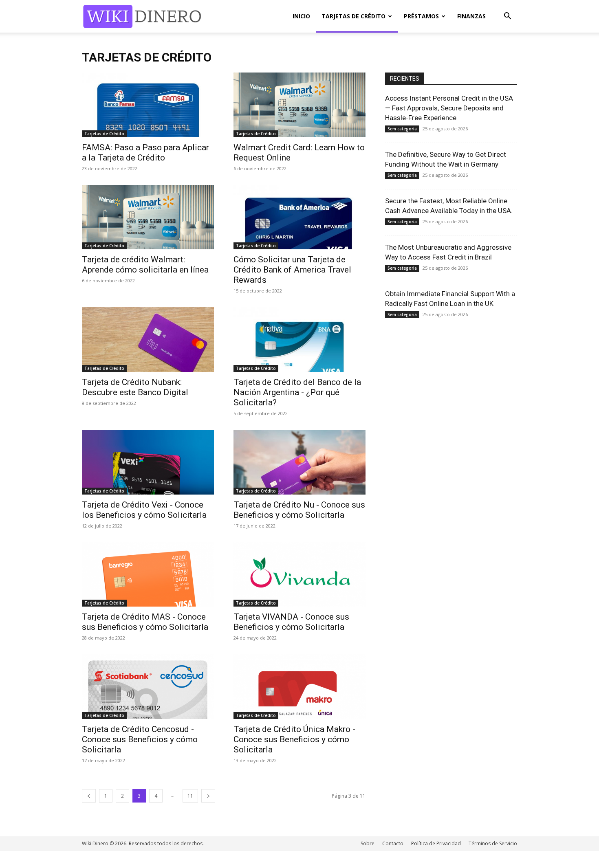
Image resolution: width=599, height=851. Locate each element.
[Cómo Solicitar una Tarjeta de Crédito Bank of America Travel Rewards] (299, 217)
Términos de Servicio (493, 843)
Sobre (367, 843)
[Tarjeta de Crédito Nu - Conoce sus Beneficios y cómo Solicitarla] (299, 462)
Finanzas (471, 16)
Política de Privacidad (436, 843)
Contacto (392, 843)
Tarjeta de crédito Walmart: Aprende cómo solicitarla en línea (145, 265)
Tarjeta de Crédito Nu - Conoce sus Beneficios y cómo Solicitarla (299, 510)
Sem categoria (402, 129)
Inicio (301, 16)
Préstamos (421, 16)
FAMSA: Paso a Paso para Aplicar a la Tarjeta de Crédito (145, 153)
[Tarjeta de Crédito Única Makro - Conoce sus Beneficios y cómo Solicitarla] (299, 686)
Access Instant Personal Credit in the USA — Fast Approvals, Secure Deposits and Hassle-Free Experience (449, 108)
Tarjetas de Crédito (353, 16)
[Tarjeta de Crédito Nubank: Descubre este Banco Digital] (148, 339)
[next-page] (208, 796)
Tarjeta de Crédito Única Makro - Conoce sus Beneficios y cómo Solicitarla (294, 739)
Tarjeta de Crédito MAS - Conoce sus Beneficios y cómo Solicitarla (145, 622)
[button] (507, 17)
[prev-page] (89, 796)
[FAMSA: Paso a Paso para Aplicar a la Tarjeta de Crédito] (148, 105)
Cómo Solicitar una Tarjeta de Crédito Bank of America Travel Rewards (292, 270)
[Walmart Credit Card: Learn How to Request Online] (299, 105)
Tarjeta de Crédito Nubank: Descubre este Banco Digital (135, 387)
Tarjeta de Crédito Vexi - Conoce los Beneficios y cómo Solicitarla (144, 510)
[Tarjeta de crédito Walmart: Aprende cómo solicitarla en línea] (148, 217)
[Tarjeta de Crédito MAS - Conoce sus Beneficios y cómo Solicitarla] (148, 574)
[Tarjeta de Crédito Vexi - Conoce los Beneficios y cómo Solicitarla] (148, 462)
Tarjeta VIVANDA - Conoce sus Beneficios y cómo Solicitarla (291, 622)
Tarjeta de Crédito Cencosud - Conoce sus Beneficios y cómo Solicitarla (140, 739)
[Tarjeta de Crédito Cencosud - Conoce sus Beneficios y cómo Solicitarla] (148, 686)
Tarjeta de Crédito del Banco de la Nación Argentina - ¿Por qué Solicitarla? (297, 392)
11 (190, 795)
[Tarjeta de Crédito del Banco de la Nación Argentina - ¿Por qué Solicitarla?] (299, 339)
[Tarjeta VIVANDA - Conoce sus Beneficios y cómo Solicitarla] (299, 574)
